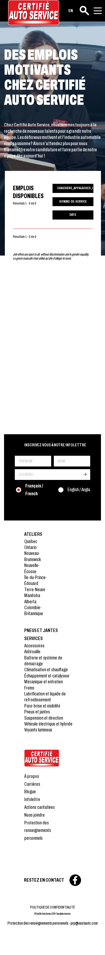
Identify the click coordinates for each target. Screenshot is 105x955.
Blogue (30, 791)
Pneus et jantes (37, 712)
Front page (41, 758)
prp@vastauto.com (84, 923)
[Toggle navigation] (97, 10)
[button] (10, 944)
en (70, 10)
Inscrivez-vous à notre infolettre (55, 445)
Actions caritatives (39, 807)
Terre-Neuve (34, 589)
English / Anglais (80, 489)
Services (33, 638)
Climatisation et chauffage (46, 669)
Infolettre (32, 799)
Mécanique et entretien (43, 681)
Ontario (30, 547)
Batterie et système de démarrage (43, 660)
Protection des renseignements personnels (37, 830)
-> (84, 474)
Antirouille (32, 651)
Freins (29, 688)
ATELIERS (33, 534)
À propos (31, 776)
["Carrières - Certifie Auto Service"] (33, 12)
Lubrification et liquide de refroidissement (45, 696)
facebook (75, 880)
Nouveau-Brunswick (32, 556)
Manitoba (32, 595)
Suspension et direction (43, 718)
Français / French (34, 489)
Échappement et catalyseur (46, 675)
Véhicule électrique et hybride (48, 724)
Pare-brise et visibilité (42, 706)
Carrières (32, 784)
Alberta (30, 601)
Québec (30, 541)
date (72, 215)
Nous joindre (34, 815)
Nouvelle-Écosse (32, 568)
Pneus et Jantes (41, 630)
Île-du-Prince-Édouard (35, 580)
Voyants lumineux (38, 730)
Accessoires (34, 645)
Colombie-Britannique (33, 610)
